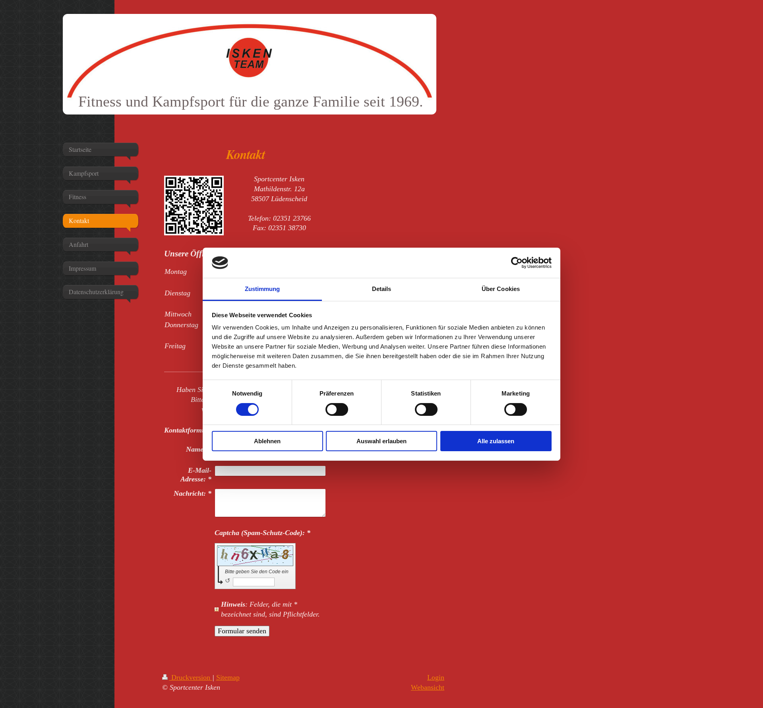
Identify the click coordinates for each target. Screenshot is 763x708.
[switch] (336, 409)
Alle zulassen (495, 441)
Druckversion (190, 677)
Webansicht (427, 687)
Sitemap (228, 677)
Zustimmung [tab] (262, 288)
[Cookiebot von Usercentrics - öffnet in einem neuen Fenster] (517, 263)
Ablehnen (267, 441)
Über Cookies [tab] (501, 288)
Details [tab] (381, 288)
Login (435, 677)
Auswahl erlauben (381, 441)
